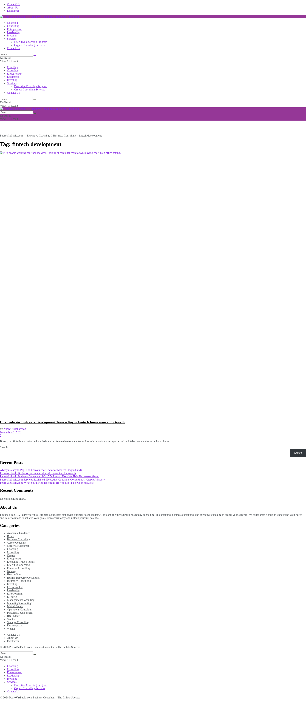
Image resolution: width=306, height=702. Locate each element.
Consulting (13, 25)
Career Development (18, 545)
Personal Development (19, 612)
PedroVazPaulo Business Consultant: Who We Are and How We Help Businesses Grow (49, 476)
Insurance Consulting (19, 580)
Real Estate (13, 615)
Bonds (10, 536)
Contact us (53, 517)
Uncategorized (15, 625)
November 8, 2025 (10, 432)
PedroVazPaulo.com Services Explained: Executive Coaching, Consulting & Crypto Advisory (52, 479)
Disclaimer (13, 10)
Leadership (13, 32)
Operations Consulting (19, 609)
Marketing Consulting (19, 603)
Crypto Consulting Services (29, 45)
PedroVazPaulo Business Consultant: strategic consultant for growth (38, 473)
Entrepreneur (14, 29)
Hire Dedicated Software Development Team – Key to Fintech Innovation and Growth (62, 422)
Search (4, 447)
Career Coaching (16, 542)
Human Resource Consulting (23, 577)
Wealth (11, 628)
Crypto (11, 555)
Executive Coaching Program (30, 41)
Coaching (12, 22)
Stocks (11, 619)
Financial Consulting (18, 568)
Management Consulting (21, 599)
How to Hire (14, 574)
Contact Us (13, 4)
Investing (12, 35)
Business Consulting (18, 539)
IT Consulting (15, 587)
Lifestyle (12, 596)
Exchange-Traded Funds (21, 561)
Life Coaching (15, 593)
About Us (12, 7)
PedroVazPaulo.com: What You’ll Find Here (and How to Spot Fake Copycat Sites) (47, 482)
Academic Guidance (18, 533)
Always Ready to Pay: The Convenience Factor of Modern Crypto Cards (41, 469)
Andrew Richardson (14, 428)
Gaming (11, 571)
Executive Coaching (18, 564)
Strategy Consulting (18, 622)
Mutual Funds (15, 606)
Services (11, 38)
